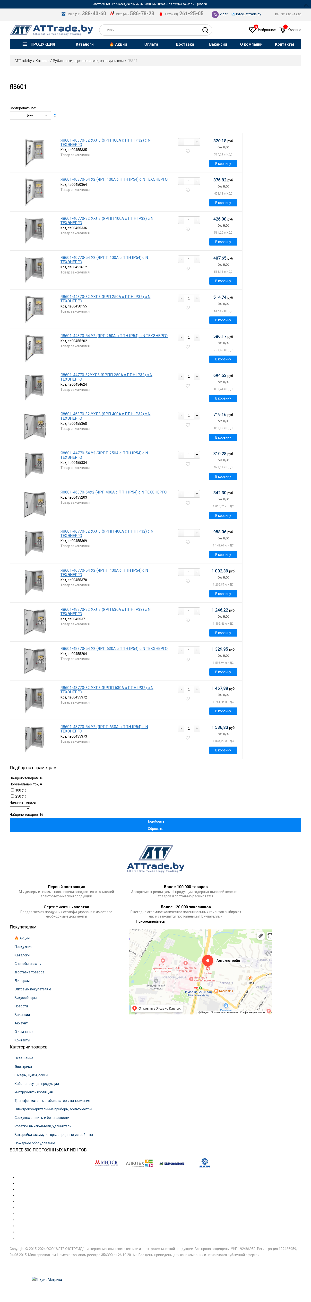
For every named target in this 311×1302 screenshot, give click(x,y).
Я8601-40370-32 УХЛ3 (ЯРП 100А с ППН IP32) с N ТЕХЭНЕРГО (105, 142)
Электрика (23, 1067)
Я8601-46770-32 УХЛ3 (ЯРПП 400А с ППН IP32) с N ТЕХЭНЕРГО (106, 533)
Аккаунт (21, 1023)
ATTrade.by (23, 61)
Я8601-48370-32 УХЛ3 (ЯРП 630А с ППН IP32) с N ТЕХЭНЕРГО (105, 611)
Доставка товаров (29, 972)
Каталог (42, 61)
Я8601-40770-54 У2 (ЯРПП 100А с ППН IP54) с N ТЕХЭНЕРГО (104, 259)
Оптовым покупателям (33, 989)
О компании (24, 1032)
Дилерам (22, 981)
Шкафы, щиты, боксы (31, 1075)
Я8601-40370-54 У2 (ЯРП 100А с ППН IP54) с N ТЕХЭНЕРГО (114, 179)
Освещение (24, 1058)
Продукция (23, 947)
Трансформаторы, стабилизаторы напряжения (52, 1101)
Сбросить (155, 829)
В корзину (223, 164)
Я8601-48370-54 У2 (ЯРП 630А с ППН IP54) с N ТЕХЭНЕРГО (114, 649)
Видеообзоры (26, 998)
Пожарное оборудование (35, 1143)
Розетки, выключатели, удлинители (43, 1126)
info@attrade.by (248, 14)
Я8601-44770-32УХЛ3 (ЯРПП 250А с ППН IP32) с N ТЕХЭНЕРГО (106, 377)
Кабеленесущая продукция (37, 1084)
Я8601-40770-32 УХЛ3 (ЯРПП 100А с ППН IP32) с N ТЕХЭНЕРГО (106, 220)
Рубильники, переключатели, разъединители (88, 61)
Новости (21, 1006)
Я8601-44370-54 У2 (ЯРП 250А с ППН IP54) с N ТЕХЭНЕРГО (114, 336)
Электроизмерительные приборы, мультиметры (53, 1109)
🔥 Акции (22, 938)
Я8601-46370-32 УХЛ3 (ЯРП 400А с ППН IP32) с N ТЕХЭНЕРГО (105, 416)
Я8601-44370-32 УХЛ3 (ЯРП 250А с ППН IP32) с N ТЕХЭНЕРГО (105, 299)
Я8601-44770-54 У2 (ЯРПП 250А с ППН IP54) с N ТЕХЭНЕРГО (104, 455)
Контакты (22, 1040)
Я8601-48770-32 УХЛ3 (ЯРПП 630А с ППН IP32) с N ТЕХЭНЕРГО (106, 690)
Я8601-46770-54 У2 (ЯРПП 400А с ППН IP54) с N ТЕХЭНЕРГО (104, 572)
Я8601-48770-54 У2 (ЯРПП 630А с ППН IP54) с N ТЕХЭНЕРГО (104, 729)
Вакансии (22, 1015)
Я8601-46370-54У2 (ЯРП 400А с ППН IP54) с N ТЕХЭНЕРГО (113, 492)
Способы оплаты (28, 964)
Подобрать (155, 821)
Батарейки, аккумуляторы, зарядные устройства (54, 1135)
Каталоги (22, 955)
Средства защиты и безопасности (42, 1118)
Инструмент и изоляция (34, 1092)
